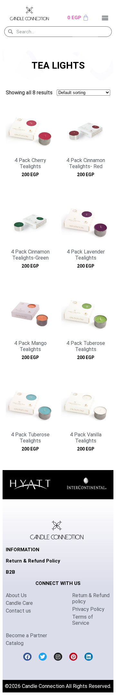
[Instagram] (58, 657)
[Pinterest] (73, 657)
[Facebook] (27, 657)
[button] (105, 18)
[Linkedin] (88, 657)
